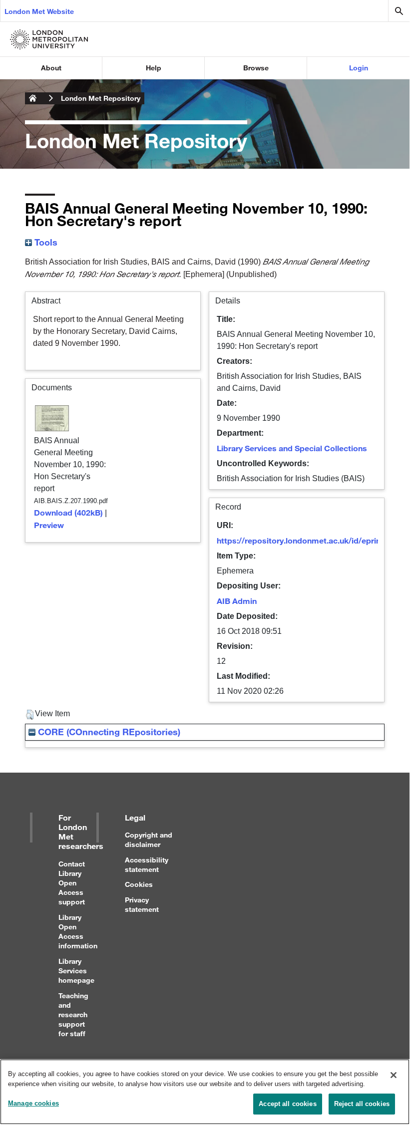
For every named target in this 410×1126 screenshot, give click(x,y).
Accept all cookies (287, 1104)
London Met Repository (100, 98)
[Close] (394, 1075)
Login (358, 67)
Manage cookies (33, 1103)
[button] (29, 715)
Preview (49, 525)
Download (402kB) (68, 512)
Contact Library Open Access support (71, 882)
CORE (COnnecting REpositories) (107, 731)
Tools (44, 242)
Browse (256, 67)
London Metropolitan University (33, 98)
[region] (205, 1092)
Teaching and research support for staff (73, 1014)
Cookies (139, 884)
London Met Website (39, 11)
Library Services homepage (76, 970)
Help (153, 67)
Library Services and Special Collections (292, 448)
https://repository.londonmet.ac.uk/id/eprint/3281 (311, 540)
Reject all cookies (362, 1104)
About (51, 67)
